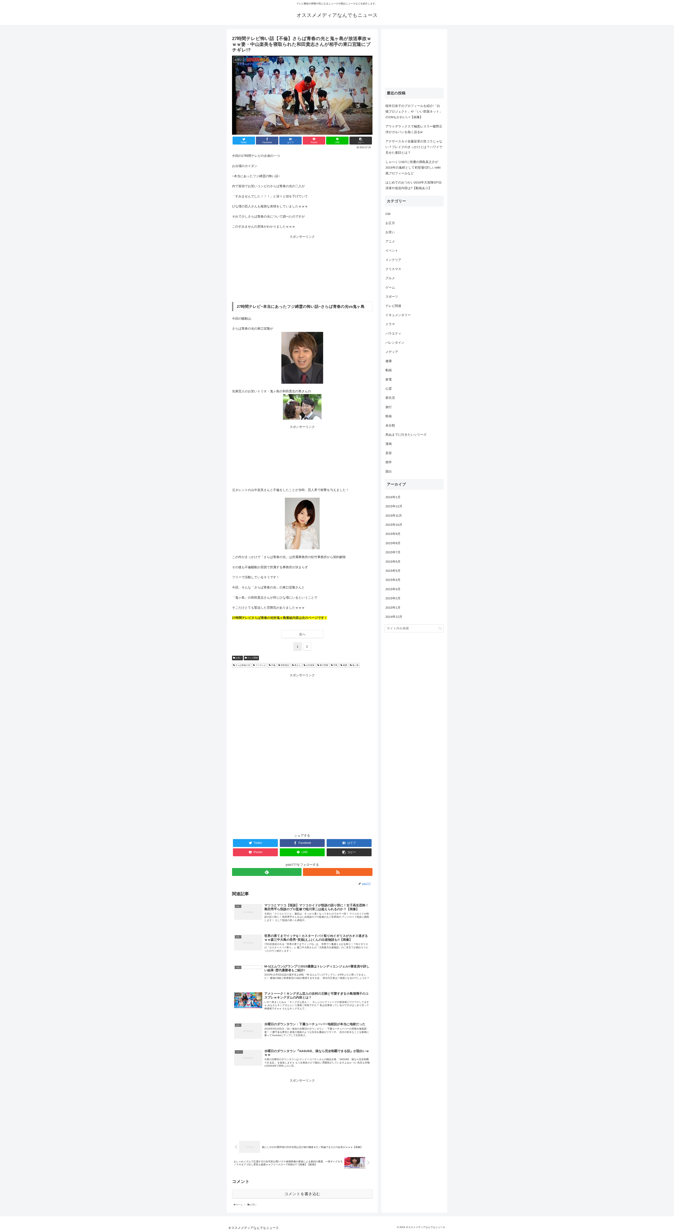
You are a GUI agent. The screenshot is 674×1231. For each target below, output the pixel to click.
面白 (388, 471)
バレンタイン (394, 342)
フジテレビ (260, 665)
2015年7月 (393, 552)
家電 (388, 379)
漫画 (388, 444)
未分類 (390, 425)
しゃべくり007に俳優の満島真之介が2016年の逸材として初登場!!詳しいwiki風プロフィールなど (413, 167)
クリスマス (393, 269)
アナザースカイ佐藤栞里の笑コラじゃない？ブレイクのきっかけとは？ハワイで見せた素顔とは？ (413, 147)
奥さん (297, 665)
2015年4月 (393, 580)
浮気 (335, 665)
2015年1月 (393, 607)
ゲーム (390, 287)
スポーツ (391, 296)
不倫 (273, 665)
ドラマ (390, 324)
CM (387, 214)
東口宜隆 (323, 665)
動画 (388, 370)
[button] (440, 628)
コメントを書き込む (302, 1194)
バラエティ (393, 333)
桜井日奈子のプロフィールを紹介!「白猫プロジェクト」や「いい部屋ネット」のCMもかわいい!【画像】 (413, 111)
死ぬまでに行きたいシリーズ (406, 434)
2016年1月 (393, 497)
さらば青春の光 (242, 665)
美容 (388, 453)
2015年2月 (393, 598)
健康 (388, 361)
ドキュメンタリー (398, 315)
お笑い (238, 658)
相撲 (344, 665)
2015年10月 (393, 524)
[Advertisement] (302, 268)
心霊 (388, 388)
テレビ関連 (252, 658)
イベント (391, 250)
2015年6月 (393, 561)
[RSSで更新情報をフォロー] (337, 872)
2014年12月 (393, 616)
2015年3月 (393, 589)
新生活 (390, 398)
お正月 (390, 223)
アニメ (390, 241)
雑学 (388, 462)
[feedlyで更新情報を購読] (267, 872)
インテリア (393, 260)
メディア (391, 352)
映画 (388, 416)
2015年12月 (393, 506)
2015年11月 (393, 515)
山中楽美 (309, 665)
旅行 (388, 407)
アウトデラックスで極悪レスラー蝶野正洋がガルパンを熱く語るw (413, 129)
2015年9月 (393, 534)
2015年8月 (393, 543)
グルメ (390, 278)
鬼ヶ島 (355, 665)
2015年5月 (393, 570)
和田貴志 (284, 665)
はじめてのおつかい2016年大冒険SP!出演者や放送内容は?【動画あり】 (413, 185)
